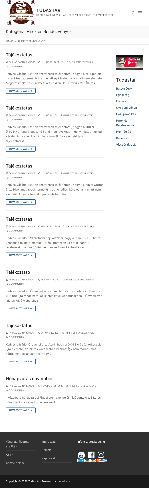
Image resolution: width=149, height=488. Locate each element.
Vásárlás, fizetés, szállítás (17, 444)
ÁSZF (9, 454)
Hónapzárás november (29, 378)
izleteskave (63, 481)
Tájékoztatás (19, 54)
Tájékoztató (18, 272)
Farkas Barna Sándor (21, 62)
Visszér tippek (126, 144)
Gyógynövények (127, 107)
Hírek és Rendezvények (78, 62)
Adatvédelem (15, 463)
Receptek (122, 138)
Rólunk (46, 450)
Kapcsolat (48, 458)
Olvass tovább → (20, 90)
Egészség (122, 95)
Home (9, 41)
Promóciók (123, 131)
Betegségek (124, 88)
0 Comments (16, 66)
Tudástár (48, 10)
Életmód (122, 101)
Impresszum (50, 441)
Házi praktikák (126, 114)
